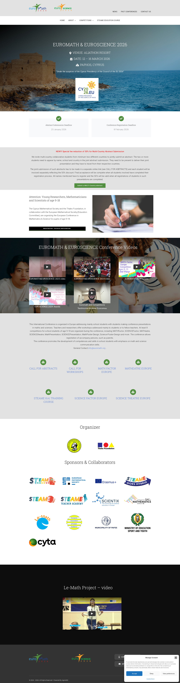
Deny (151, 673)
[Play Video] (47, 266)
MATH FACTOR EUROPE (106, 370)
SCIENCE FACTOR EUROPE (91, 398)
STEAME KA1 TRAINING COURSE (48, 400)
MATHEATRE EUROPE (138, 368)
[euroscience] (63, 5)
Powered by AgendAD (61, 680)
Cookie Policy (150, 679)
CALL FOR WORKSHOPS (75, 370)
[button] (176, 658)
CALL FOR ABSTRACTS (43, 368)
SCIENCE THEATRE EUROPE (133, 398)
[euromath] (37, 5)
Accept (134, 673)
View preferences (169, 673)
